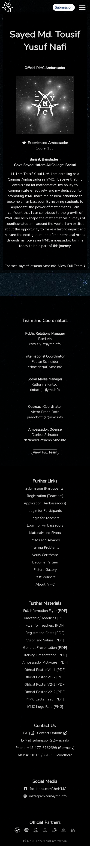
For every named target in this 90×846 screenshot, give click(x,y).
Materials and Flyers (45, 532)
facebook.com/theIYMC (48, 788)
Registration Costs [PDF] (45, 633)
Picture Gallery (45, 569)
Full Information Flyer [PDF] (45, 610)
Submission (63, 7)
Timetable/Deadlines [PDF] (45, 618)
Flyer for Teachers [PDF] (45, 625)
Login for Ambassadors (45, 525)
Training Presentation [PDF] (45, 655)
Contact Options (50, 733)
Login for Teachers (45, 518)
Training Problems (45, 547)
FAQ (27, 733)
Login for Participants (45, 510)
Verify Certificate (45, 555)
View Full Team (71, 266)
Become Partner (45, 562)
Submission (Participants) (45, 488)
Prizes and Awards (45, 540)
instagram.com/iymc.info (48, 796)
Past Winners (45, 577)
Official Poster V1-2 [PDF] (45, 677)
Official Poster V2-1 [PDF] (45, 684)
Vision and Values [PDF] (45, 640)
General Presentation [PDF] (45, 647)
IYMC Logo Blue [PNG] (45, 706)
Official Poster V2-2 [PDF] (45, 692)
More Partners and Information (47, 841)
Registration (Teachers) (45, 496)
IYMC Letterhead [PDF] (45, 699)
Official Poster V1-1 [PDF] (45, 669)
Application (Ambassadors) (45, 503)
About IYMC (45, 584)
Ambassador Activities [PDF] (45, 662)
